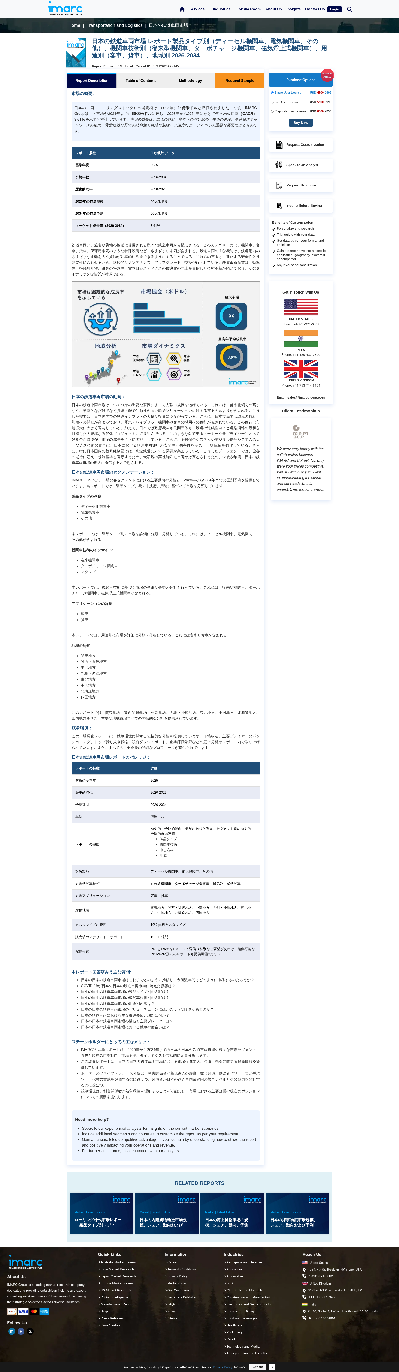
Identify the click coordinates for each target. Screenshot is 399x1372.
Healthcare (234, 1325)
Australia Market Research (120, 1262)
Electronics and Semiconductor (249, 1304)
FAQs (171, 1304)
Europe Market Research (119, 1283)
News (171, 1311)
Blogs (105, 1311)
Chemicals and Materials (245, 1290)
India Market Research (117, 1269)
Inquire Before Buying (304, 205)
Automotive (235, 1276)
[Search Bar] (349, 9)
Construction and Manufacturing (250, 1297)
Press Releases (112, 1318)
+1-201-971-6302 (320, 1276)
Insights (294, 9)
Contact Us (315, 9)
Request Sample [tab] (239, 81)
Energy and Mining (240, 1311)
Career (172, 1262)
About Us (273, 9)
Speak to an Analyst (302, 165)
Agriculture (234, 1269)
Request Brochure (301, 185)
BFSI (230, 1283)
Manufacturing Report (117, 1304)
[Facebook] (21, 1331)
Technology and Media (243, 1346)
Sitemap (173, 1318)
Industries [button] (222, 9)
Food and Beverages (242, 1318)
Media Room (250, 9)
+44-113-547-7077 (322, 1297)
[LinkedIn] (11, 1331)
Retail (231, 1339)
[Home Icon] (182, 9)
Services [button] (197, 9)
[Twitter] (30, 1331)
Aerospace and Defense (244, 1262)
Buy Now (300, 123)
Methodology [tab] (190, 81)
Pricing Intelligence (114, 1297)
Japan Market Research (118, 1276)
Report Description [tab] (92, 81)
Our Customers (178, 1290)
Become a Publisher (182, 1297)
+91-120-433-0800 (321, 1318)
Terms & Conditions (181, 1269)
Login (334, 9)
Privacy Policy (222, 1367)
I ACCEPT (257, 1367)
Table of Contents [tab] (141, 81)
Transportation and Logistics (247, 1353)
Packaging (234, 1332)
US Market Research (116, 1290)
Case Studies (110, 1325)
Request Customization (305, 145)
